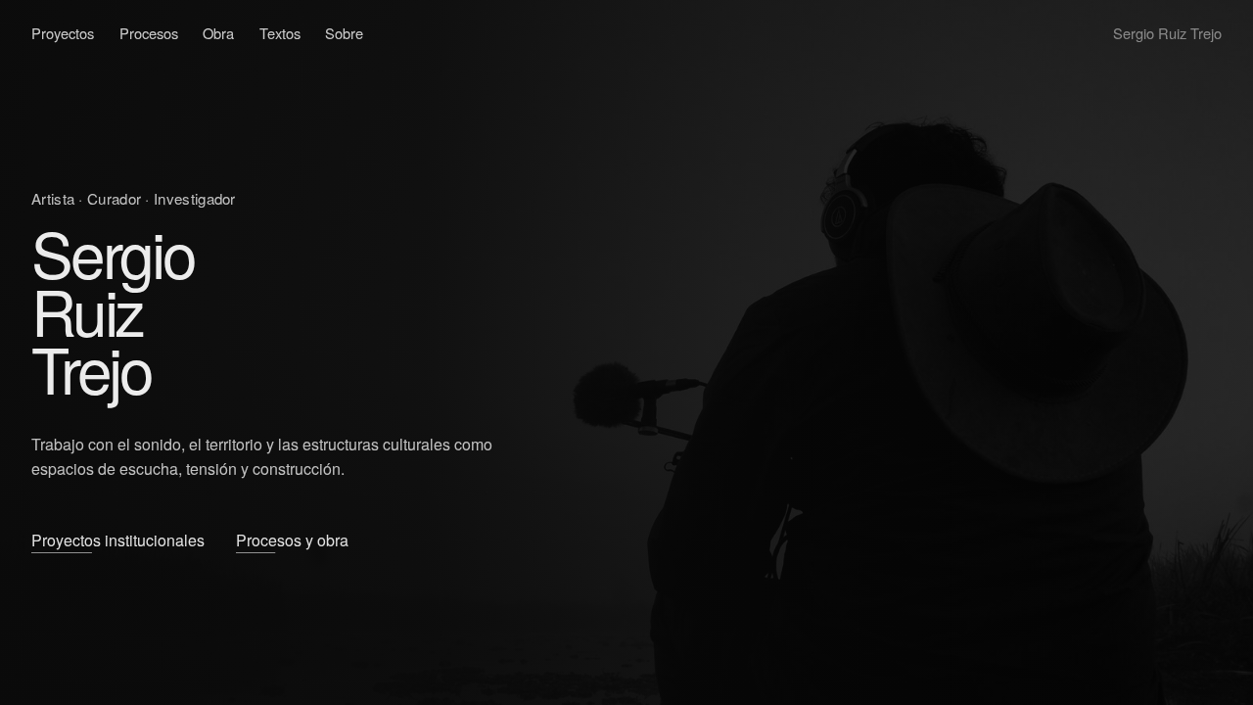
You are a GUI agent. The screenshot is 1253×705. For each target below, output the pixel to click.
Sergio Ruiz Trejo (1167, 33)
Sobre (344, 33)
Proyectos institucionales (118, 540)
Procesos (148, 33)
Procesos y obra (292, 540)
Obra (218, 33)
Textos (280, 33)
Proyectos (62, 33)
